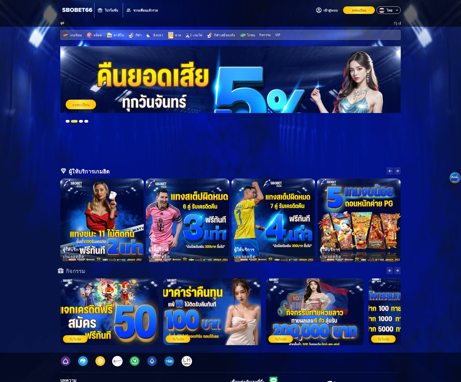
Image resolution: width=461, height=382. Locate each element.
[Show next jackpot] (397, 270)
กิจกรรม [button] (265, 34)
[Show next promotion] (389, 270)
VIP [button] (277, 34)
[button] (388, 10)
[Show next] (390, 171)
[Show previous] (397, 171)
